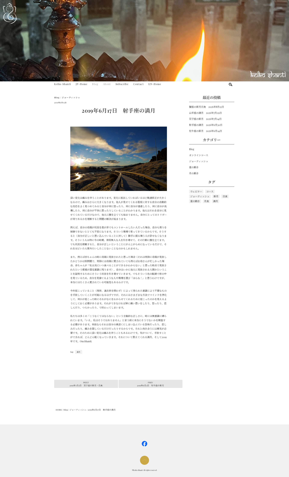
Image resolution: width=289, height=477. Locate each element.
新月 (216, 196)
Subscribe (122, 84)
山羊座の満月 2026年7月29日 (205, 112)
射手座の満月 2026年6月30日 (205, 124)
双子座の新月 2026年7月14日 (205, 118)
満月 (78, 352)
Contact (138, 84)
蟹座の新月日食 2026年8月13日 (206, 106)
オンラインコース (198, 155)
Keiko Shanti (62, 84)
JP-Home (81, 84)
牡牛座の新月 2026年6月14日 (205, 130)
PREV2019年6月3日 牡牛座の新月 (150, 384)
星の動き (194, 167)
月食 (206, 201)
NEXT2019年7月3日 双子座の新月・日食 (86, 384)
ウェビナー (196, 191)
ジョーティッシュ (71, 97)
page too (144, 460)
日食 (225, 196)
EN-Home (154, 84)
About (107, 84)
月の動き (194, 173)
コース (209, 191)
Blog (95, 84)
